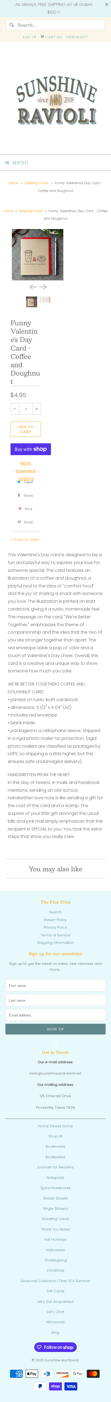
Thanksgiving (55, 1260)
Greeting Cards (55, 1218)
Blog (55, 1332)
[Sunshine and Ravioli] (55, 100)
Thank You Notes (55, 1229)
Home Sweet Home (55, 1126)
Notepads (55, 1177)
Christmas (55, 1270)
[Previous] (33, 286)
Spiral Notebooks (55, 1187)
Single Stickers (55, 1208)
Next (34, 539)
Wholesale (55, 1322)
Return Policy (55, 919)
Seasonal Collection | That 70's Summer (55, 1280)
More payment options (26, 471)
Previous (21, 539)
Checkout (77, 37)
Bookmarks (55, 1146)
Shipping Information (55, 942)
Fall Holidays (55, 1239)
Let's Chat (55, 1311)
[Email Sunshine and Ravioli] (55, 1044)
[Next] (42, 286)
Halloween (55, 1250)
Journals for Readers (55, 1167)
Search (55, 912)
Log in (30, 37)
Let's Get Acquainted (55, 1301)
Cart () (53, 37)
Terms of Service (55, 935)
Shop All (55, 1136)
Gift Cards (55, 1291)
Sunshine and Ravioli (62, 1360)
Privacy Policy (55, 927)
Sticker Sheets (55, 1198)
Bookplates (55, 1157)
